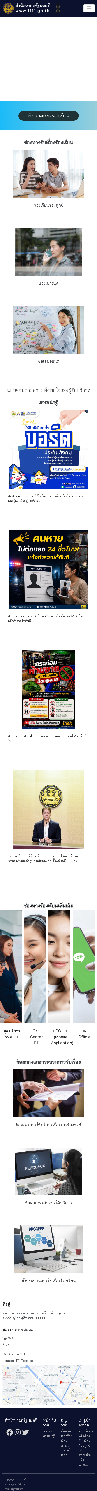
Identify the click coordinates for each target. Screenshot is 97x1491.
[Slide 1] (44, 95)
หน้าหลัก (48, 1431)
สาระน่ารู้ (49, 1436)
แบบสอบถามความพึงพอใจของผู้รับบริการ (48, 390)
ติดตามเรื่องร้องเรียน (48, 115)
